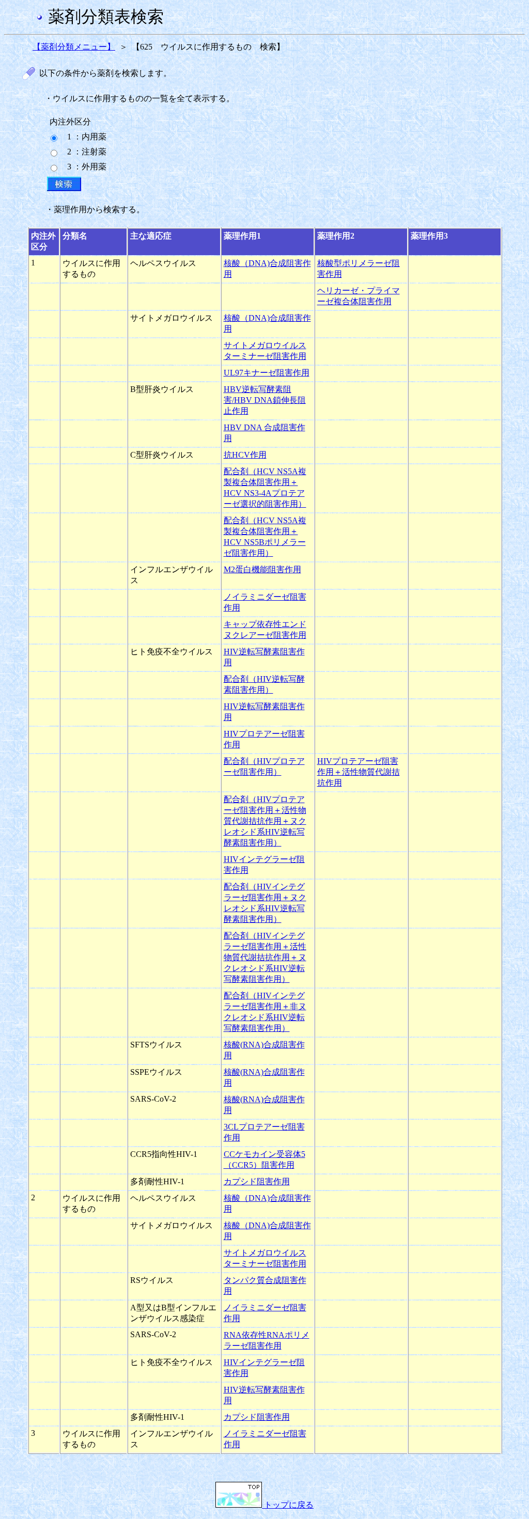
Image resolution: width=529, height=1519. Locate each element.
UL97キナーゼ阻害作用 (266, 372)
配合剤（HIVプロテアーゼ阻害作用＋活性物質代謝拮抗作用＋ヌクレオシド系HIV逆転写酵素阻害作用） (265, 821)
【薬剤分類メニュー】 (74, 46)
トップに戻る (288, 1504)
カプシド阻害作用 (257, 1181)
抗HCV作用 (245, 454)
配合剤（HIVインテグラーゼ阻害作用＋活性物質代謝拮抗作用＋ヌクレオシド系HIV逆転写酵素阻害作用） (265, 957)
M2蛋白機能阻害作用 (262, 569)
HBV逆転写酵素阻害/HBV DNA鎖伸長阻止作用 (265, 400)
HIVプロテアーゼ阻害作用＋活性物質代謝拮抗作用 (358, 772)
